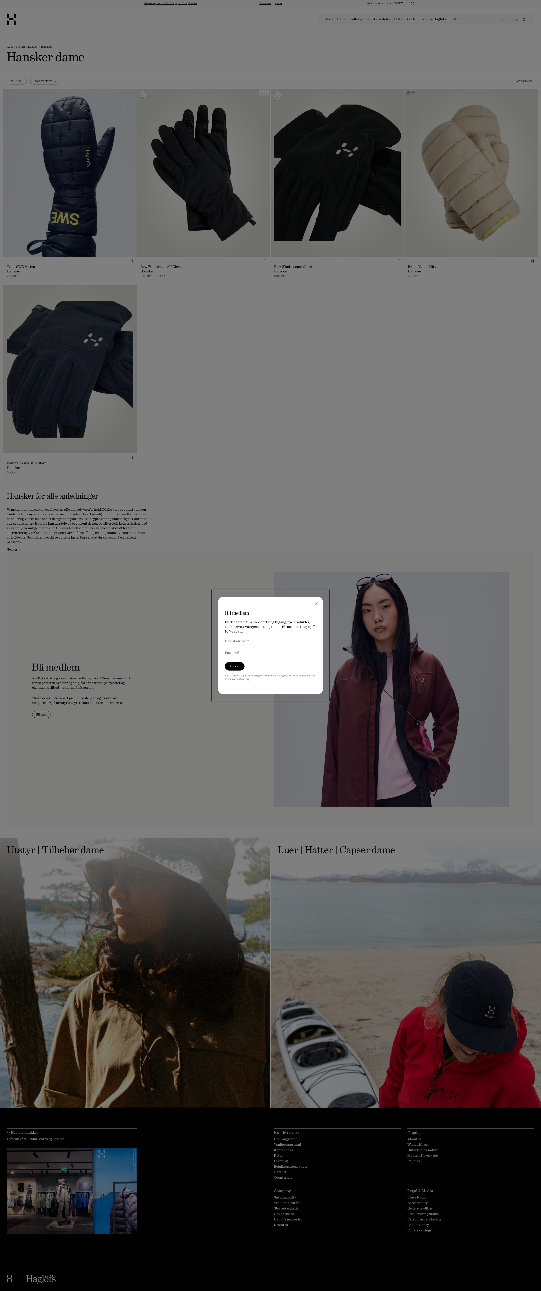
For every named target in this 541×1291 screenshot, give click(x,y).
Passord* (232, 653)
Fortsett (234, 666)
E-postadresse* (237, 641)
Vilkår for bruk (271, 675)
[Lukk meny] (316, 603)
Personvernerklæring (237, 678)
